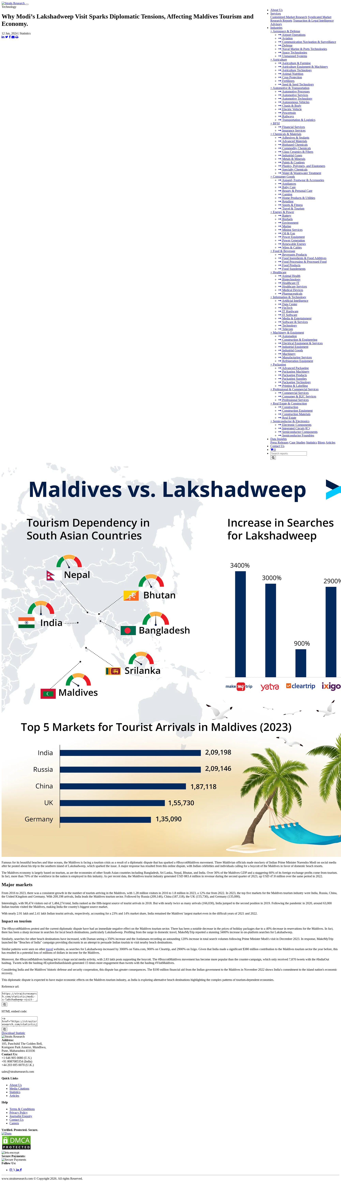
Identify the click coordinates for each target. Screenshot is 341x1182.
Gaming (286, 194)
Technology (289, 325)
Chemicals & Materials (287, 134)
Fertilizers (287, 81)
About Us (276, 10)
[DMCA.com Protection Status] (16, 1149)
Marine (286, 226)
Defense (286, 45)
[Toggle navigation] (27, 4)
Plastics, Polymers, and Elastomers (303, 166)
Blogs (321, 442)
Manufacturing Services (296, 357)
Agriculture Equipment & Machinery (304, 66)
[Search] (273, 458)
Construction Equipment (297, 410)
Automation (289, 336)
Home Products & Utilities (298, 198)
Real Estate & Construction (290, 403)
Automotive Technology (296, 98)
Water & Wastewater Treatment (301, 173)
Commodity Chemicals (296, 148)
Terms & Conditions (22, 1109)
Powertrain (288, 112)
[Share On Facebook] (10, 37)
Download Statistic (13, 1033)
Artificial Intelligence (294, 300)
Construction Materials (295, 414)
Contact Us (277, 446)
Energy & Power (283, 212)
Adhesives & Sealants (295, 137)
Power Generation (293, 240)
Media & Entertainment (296, 318)
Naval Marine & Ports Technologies (304, 49)
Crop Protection (291, 77)
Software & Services (294, 322)
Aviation (287, 38)
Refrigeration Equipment (297, 361)
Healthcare (279, 272)
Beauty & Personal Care (296, 190)
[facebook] (21, 1170)
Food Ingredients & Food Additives (303, 258)
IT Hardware (289, 311)
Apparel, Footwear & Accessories (302, 180)
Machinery (288, 354)
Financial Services (293, 127)
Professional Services (295, 400)
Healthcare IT (290, 283)
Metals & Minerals (293, 159)
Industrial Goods (292, 350)
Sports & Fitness (292, 205)
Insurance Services (293, 130)
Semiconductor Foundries (297, 435)
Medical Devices (292, 290)
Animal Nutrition (292, 73)
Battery (286, 215)
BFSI (276, 123)
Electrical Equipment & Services (302, 343)
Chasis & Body (291, 105)
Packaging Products (294, 375)
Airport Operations (293, 34)
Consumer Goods (284, 176)
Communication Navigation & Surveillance (308, 42)
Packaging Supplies (294, 378)
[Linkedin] (18, 1170)
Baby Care (288, 187)
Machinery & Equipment (288, 332)
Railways (287, 116)
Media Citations (19, 1088)
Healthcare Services (294, 286)
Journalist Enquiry (20, 1116)
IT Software (289, 315)
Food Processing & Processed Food (304, 261)
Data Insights (278, 439)
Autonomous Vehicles (295, 102)
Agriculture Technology (296, 70)
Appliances (288, 183)
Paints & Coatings (293, 162)
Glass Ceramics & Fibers (297, 151)
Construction (289, 407)
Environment (289, 222)
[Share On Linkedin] (3, 37)
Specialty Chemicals (294, 169)
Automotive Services (294, 95)
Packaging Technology (296, 382)
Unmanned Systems (294, 56)
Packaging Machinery (295, 371)
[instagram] (11, 1170)
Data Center (289, 304)
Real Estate (288, 417)
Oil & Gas (288, 233)
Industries (276, 27)
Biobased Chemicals (294, 144)
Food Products (290, 265)
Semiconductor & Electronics (291, 421)
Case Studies (297, 442)
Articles (330, 442)
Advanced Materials (294, 141)
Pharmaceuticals (291, 293)
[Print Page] (16, 37)
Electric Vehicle (291, 109)
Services (275, 13)
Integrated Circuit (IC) (295, 428)
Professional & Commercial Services (296, 389)
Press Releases (279, 442)
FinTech (286, 307)
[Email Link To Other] (13, 37)
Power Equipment (293, 237)
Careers (14, 1123)
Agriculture (280, 59)
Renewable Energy (293, 244)
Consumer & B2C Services (298, 396)
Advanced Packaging (295, 368)
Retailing (287, 201)
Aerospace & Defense (286, 31)
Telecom (287, 329)
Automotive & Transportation (291, 88)
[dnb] (6, 1133)
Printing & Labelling (294, 385)
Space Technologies (294, 52)
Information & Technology (289, 297)
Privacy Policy (18, 1112)
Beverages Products (294, 254)
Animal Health (290, 276)
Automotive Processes (295, 91)
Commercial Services (295, 393)
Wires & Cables (291, 247)
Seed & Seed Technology (297, 84)
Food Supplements (293, 268)
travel (49, 949)
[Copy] (4, 1004)
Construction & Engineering (299, 339)
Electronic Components (296, 424)
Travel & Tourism (292, 208)
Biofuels (287, 219)
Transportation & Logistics (298, 120)
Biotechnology (291, 279)
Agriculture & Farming (296, 63)
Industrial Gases (291, 155)
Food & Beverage (284, 251)
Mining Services (292, 229)
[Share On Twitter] (6, 37)
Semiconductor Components (299, 432)
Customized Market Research (288, 17)
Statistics (311, 442)
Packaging (279, 364)
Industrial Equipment (294, 346)
